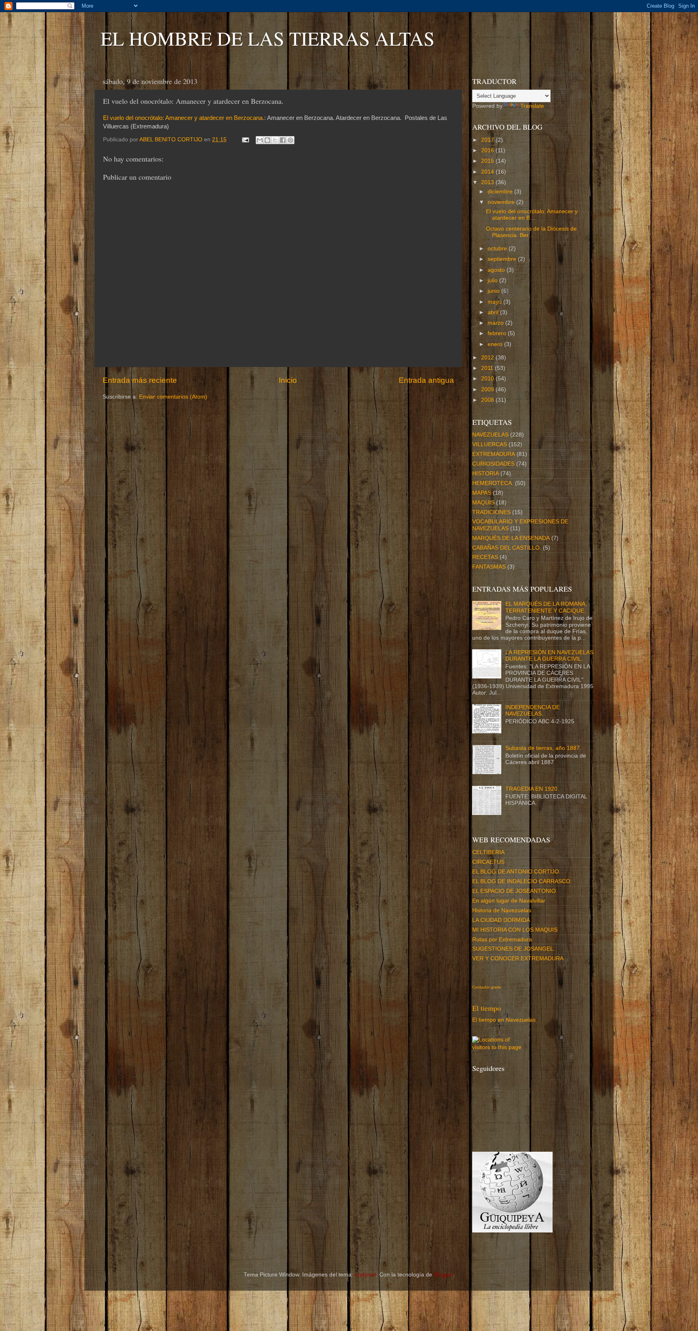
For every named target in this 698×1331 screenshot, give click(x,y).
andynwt (365, 1275)
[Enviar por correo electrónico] (260, 140)
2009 (488, 389)
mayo (495, 302)
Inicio (288, 380)
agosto (497, 270)
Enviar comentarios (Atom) (173, 397)
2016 (488, 150)
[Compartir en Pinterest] (290, 140)
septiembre (503, 259)
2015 (488, 161)
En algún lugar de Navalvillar (508, 901)
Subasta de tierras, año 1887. (543, 748)
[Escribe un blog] (267, 140)
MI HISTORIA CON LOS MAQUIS (514, 930)
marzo (496, 323)
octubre (498, 249)
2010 (488, 379)
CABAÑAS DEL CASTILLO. (506, 548)
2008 (488, 400)
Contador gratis (486, 987)
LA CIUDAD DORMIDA (501, 920)
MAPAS (481, 493)
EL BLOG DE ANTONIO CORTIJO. (516, 872)
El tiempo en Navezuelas (504, 1020)
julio (493, 280)
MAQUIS (483, 503)
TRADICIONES (491, 512)
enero (496, 344)
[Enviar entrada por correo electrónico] (245, 139)
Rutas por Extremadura (502, 939)
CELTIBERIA (488, 852)
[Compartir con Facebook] (283, 140)
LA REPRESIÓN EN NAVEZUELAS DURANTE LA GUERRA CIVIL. (549, 655)
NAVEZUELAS (490, 435)
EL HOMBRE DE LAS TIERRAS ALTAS (268, 38)
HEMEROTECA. (492, 483)
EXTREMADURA (493, 454)
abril (494, 312)
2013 (488, 182)
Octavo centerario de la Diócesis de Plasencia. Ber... (531, 232)
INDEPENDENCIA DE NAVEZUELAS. (532, 710)
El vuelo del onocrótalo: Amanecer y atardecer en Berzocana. (183, 118)
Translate (532, 106)
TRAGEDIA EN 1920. (532, 789)
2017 (488, 140)
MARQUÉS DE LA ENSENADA (511, 538)
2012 (488, 358)
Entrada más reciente (140, 380)
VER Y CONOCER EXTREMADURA (517, 958)
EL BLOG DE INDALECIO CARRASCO (521, 881)
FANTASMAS (489, 567)
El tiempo (486, 1008)
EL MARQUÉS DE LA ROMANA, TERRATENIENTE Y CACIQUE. (546, 607)
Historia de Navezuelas (501, 910)
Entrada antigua (426, 380)
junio (494, 291)
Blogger (443, 1275)
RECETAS (485, 557)
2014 (488, 172)
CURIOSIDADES (493, 464)
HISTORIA (485, 473)
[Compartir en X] (275, 140)
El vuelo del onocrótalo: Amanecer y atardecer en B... (532, 214)
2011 (488, 368)
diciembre (501, 192)
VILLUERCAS (489, 444)
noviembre (502, 202)
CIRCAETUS (488, 862)
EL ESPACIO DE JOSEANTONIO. (514, 891)
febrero (498, 333)
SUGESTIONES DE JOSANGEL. (513, 949)
